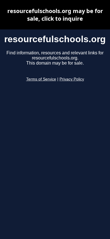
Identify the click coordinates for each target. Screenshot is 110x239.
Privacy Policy (72, 79)
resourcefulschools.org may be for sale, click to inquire (55, 14)
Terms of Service (41, 79)
